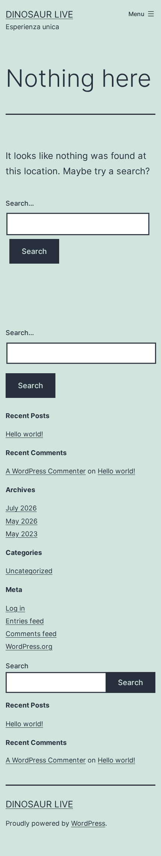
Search (17, 666)
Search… (20, 203)
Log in (15, 608)
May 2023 (21, 534)
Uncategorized (29, 571)
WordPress (88, 823)
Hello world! (24, 434)
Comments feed (31, 634)
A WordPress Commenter (46, 471)
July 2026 (21, 508)
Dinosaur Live (39, 14)
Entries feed (25, 621)
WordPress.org (29, 646)
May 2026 (21, 521)
